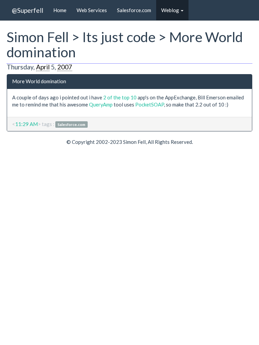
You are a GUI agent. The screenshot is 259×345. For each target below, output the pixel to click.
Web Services (92, 10)
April (43, 67)
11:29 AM (26, 124)
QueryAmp (101, 104)
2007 (64, 67)
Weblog (170, 10)
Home (59, 10)
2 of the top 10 (120, 97)
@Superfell (27, 10)
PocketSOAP (149, 104)
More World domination (39, 81)
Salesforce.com (134, 10)
